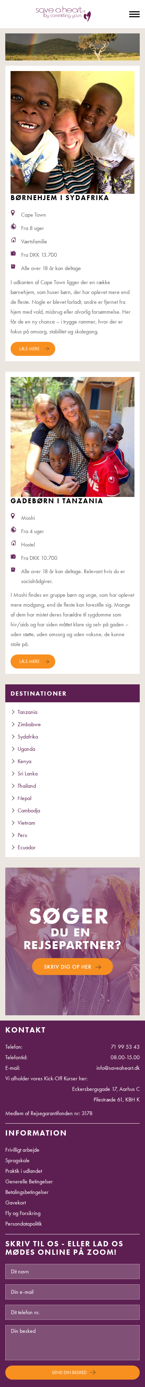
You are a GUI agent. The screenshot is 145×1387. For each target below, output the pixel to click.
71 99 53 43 (125, 1046)
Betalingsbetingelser (27, 1192)
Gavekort (15, 1202)
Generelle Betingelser (29, 1181)
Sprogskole (17, 1160)
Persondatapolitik (23, 1223)
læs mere (29, 349)
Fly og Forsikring (22, 1213)
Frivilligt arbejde (22, 1149)
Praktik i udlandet (23, 1171)
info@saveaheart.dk (118, 1068)
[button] (72, 941)
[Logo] (63, 15)
